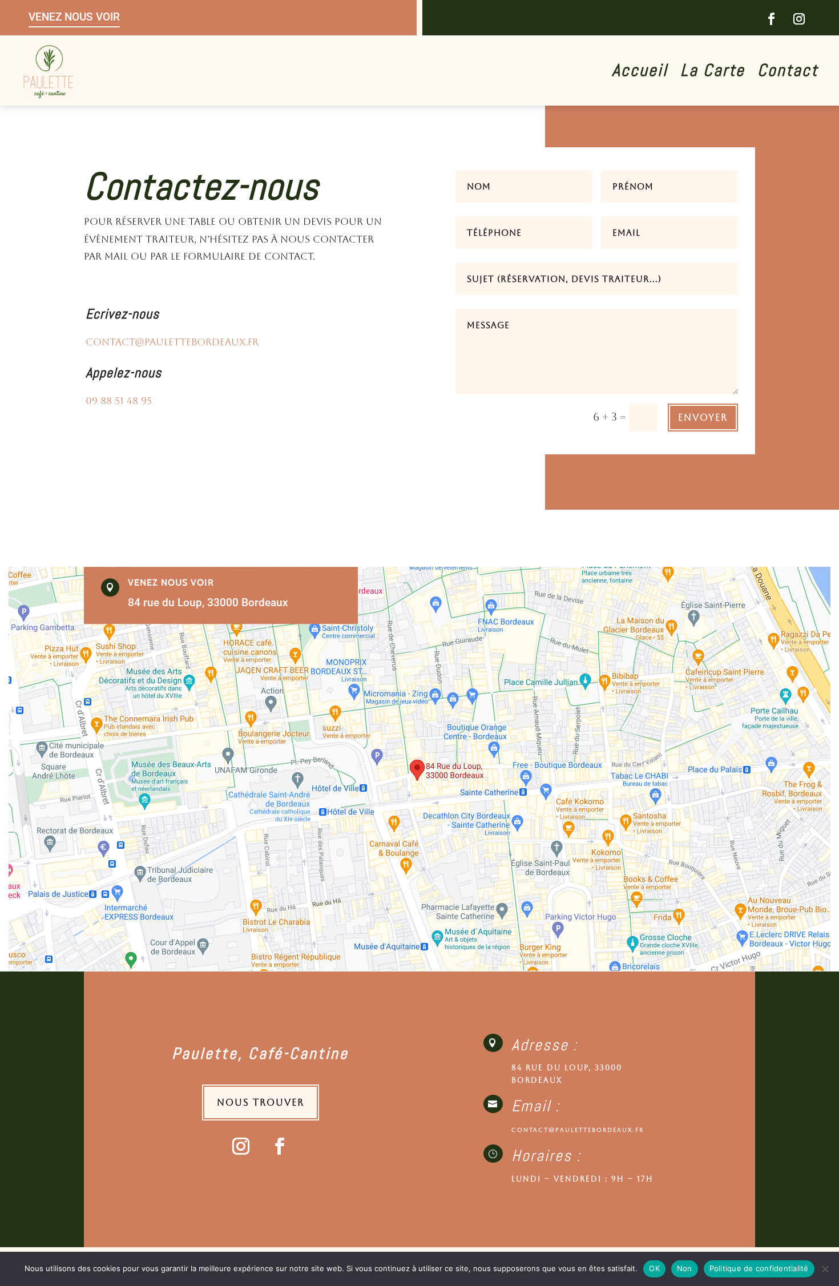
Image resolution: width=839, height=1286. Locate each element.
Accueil (640, 72)
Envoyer (703, 417)
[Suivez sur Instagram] (799, 18)
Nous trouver (260, 1102)
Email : (535, 1106)
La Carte (712, 72)
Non (684, 1268)
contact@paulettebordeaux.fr (172, 342)
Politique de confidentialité (759, 1268)
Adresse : (544, 1045)
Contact (787, 72)
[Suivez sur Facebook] (771, 19)
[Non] (824, 1269)
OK (654, 1268)
